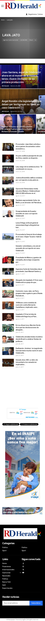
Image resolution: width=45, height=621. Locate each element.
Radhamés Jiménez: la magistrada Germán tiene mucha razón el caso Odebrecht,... (29, 350)
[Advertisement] (22, 387)
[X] (23, 569)
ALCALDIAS (24, 40)
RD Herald (5, 86)
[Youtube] (23, 572)
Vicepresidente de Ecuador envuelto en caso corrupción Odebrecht (26, 213)
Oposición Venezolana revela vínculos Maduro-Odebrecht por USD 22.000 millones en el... (28, 191)
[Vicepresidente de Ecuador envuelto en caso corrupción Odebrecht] (8, 214)
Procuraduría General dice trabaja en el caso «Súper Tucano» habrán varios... (29, 236)
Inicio (3, 20)
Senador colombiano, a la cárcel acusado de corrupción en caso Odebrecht (28, 248)
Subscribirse (36, 603)
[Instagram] (23, 566)
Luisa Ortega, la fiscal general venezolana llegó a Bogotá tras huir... (27, 225)
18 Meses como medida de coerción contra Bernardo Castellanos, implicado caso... (27, 305)
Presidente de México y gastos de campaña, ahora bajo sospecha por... (28, 260)
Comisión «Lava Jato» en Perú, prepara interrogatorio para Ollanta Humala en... (29, 293)
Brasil (31, 40)
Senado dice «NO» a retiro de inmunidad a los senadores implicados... (27, 362)
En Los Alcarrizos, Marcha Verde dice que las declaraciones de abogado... (28, 327)
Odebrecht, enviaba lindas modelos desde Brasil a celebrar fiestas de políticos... (29, 339)
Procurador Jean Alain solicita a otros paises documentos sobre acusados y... (28, 146)
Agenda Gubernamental (10, 40)
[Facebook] (23, 563)
